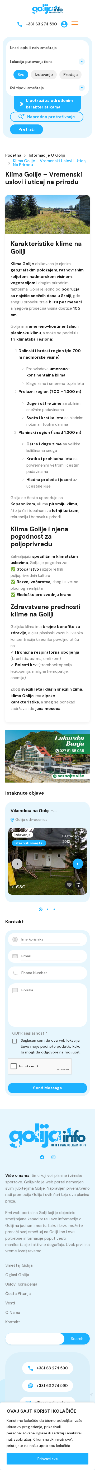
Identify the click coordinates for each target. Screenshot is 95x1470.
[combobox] (47, 61)
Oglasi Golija (17, 1274)
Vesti (10, 1303)
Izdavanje (23, 835)
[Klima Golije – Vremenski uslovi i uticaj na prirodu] (47, 214)
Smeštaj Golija (18, 1265)
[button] (75, 24)
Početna (13, 155)
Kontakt (12, 1322)
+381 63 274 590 (41, 24)
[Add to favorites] (69, 885)
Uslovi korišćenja (21, 1284)
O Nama (12, 1312)
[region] (47, 1436)
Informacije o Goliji (47, 155)
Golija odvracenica (31, 819)
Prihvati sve (47, 1458)
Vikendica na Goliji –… (33, 810)
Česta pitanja (18, 1293)
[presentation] (17, 864)
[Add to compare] (79, 885)
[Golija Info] (47, 9)
